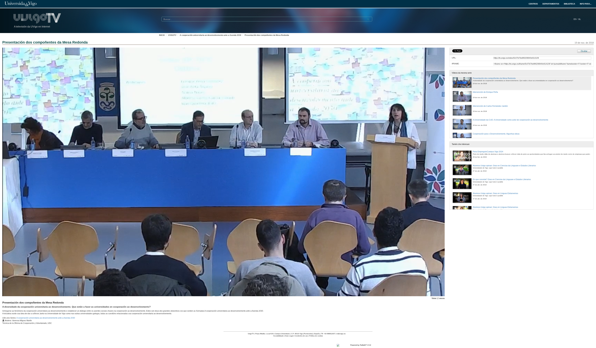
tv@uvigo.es (341, 334)
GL (579, 19)
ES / (576, 19)
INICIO (162, 35)
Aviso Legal (289, 336)
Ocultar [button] (584, 51)
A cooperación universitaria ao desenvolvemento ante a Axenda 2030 (210, 35)
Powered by (360, 345)
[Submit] (368, 19)
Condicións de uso (301, 336)
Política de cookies (316, 336)
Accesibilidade (278, 336)
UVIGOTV (172, 35)
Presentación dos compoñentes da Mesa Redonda (267, 35)
